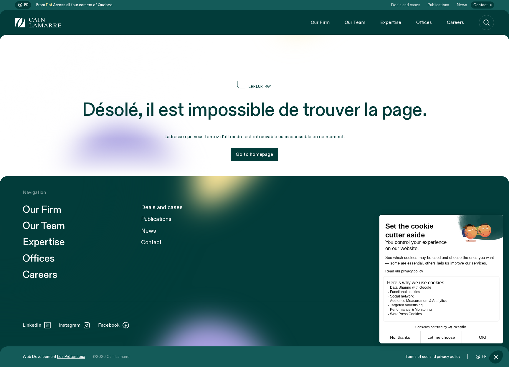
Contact (480, 5)
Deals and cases (405, 5)
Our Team (355, 22)
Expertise (390, 22)
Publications (438, 5)
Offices (424, 22)
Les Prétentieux (71, 356)
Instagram (69, 325)
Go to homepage (254, 154)
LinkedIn (32, 325)
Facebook (109, 325)
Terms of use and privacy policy (432, 356)
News (462, 5)
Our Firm (320, 22)
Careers (455, 22)
